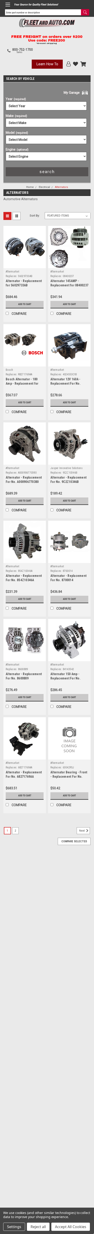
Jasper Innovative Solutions (66, 468)
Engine (17, 149)
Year (16, 99)
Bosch (9, 369)
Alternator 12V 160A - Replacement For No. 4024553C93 (65, 383)
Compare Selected (74, 841)
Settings (14, 1226)
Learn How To (47, 64)
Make (16, 116)
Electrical (44, 187)
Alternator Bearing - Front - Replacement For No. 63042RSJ (68, 776)
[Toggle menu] (7, 4)
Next (82, 830)
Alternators (61, 187)
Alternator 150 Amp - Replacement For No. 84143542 (65, 678)
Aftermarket (12, 271)
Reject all (38, 1226)
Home (30, 187)
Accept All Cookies (70, 1226)
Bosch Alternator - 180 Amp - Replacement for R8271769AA (22, 383)
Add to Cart (24, 304)
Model (17, 132)
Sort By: (35, 215)
